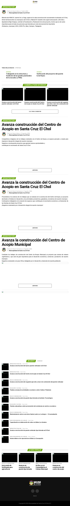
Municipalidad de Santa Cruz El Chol (19, 13)
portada (18, 67)
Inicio (35, 496)
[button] (4, 47)
